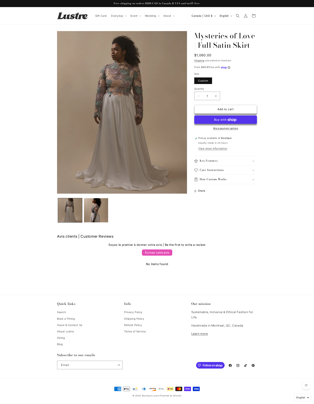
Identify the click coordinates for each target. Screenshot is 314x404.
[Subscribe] (118, 365)
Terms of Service (135, 331)
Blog (60, 344)
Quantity (199, 88)
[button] (118, 16)
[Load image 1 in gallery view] (70, 210)
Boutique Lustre (150, 395)
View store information (212, 148)
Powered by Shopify (171, 395)
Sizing (61, 337)
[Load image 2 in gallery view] (96, 210)
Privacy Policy (133, 312)
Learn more (199, 333)
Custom (203, 80)
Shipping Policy (134, 318)
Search (61, 312)
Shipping (199, 60)
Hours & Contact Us (69, 325)
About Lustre (65, 331)
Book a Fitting (66, 318)
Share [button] (201, 190)
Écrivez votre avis (157, 252)
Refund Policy (133, 325)
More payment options (225, 128)
